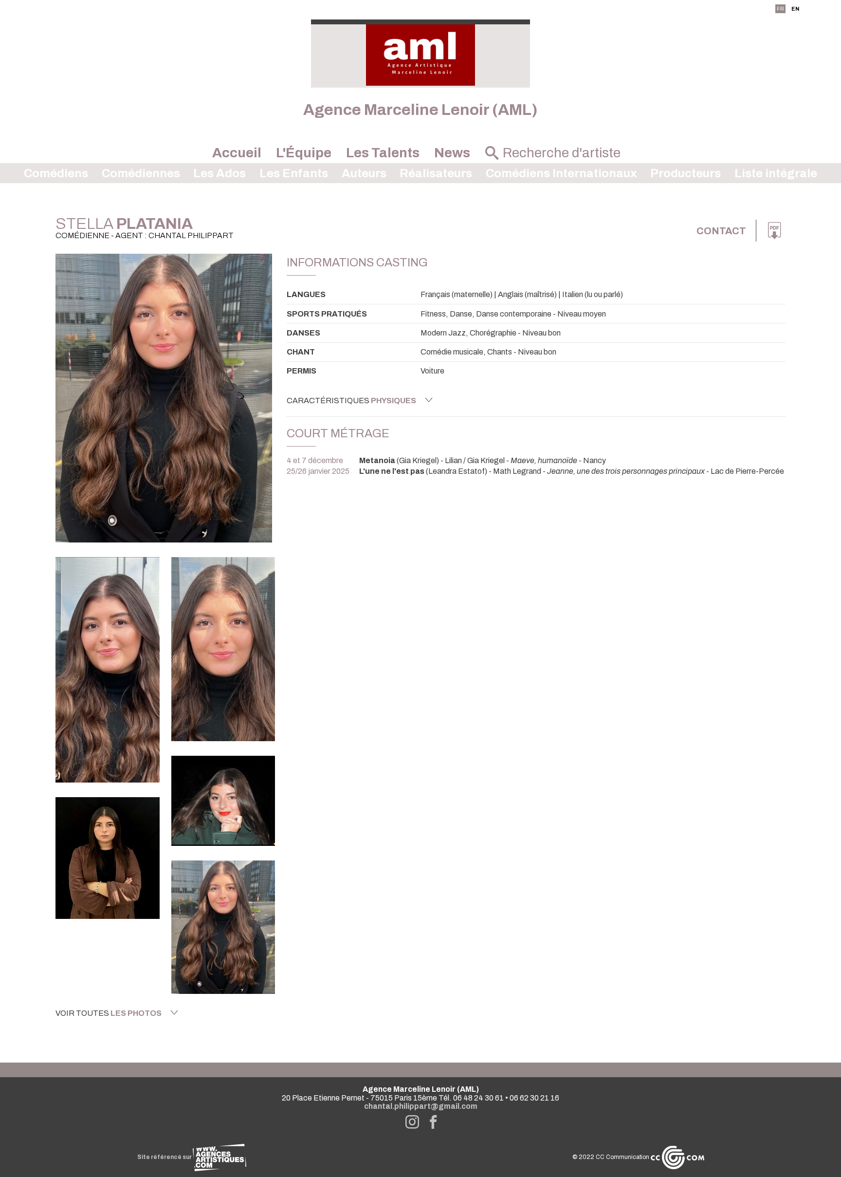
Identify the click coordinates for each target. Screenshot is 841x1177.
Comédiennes (141, 173)
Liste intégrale (775, 173)
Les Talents (383, 153)
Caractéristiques (351, 400)
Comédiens (56, 173)
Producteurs (685, 173)
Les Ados (219, 173)
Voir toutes (108, 1013)
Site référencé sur (165, 1157)
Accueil (236, 153)
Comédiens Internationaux (561, 173)
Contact (721, 230)
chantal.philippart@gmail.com (420, 1106)
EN (795, 9)
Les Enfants (293, 173)
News (452, 153)
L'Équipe (303, 153)
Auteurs (364, 173)
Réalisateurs (436, 173)
